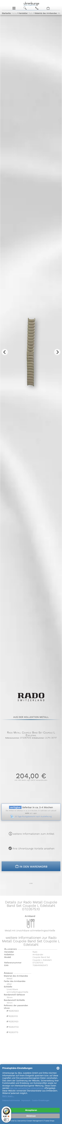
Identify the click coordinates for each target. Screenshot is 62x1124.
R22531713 (13, 1033)
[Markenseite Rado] (31, 704)
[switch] (6, 1119)
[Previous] (5, 352)
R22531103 (13, 1022)
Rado (26, 13)
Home (9, 13)
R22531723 (13, 1027)
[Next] (57, 352)
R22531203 (13, 1011)
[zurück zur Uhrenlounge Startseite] (31, 3)
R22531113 (13, 1016)
